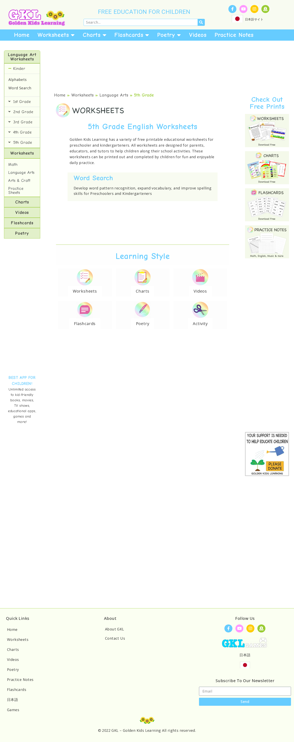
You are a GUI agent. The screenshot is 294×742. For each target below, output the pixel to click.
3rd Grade (22, 122)
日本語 (12, 699)
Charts (92, 34)
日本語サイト (254, 19)
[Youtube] (243, 9)
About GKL (114, 629)
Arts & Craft (19, 180)
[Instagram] (254, 9)
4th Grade (22, 132)
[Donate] (265, 9)
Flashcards (128, 34)
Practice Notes (234, 34)
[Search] (201, 22)
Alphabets (17, 79)
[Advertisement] (22, 307)
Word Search (19, 88)
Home (21, 34)
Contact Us (115, 638)
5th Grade (22, 142)
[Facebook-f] (232, 9)
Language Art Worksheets (22, 57)
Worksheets (53, 34)
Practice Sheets (15, 190)
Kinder (19, 68)
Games (13, 709)
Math (12, 164)
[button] (22, 69)
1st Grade (22, 101)
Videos (198, 34)
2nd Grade (23, 112)
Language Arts (21, 172)
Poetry (166, 34)
